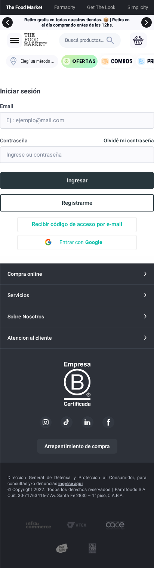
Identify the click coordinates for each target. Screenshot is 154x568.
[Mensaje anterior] (7, 22)
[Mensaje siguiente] (146, 22)
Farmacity (64, 7)
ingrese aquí (70, 483)
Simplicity (137, 7)
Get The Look (101, 7)
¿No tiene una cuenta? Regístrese (77, 203)
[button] (14, 40)
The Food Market (24, 7)
